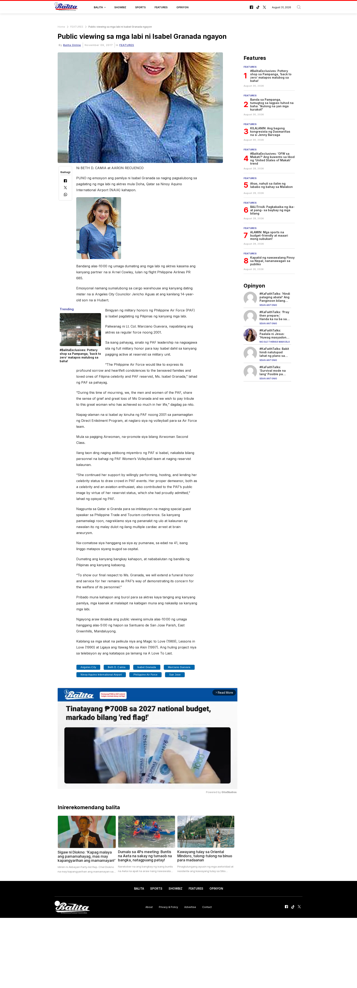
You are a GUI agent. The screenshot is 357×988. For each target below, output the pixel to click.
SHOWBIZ (120, 7)
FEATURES (161, 7)
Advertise (190, 907)
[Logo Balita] (66, 7)
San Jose (175, 674)
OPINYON (182, 7)
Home (61, 26)
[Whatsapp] (65, 195)
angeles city (88, 667)
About (149, 907)
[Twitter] (65, 188)
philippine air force (145, 674)
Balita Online (72, 45)
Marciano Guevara (179, 667)
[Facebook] (65, 181)
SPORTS (140, 7)
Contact (207, 907)
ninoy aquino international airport (101, 674)
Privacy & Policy (168, 907)
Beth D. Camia (117, 667)
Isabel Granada (146, 667)
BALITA (98, 7)
